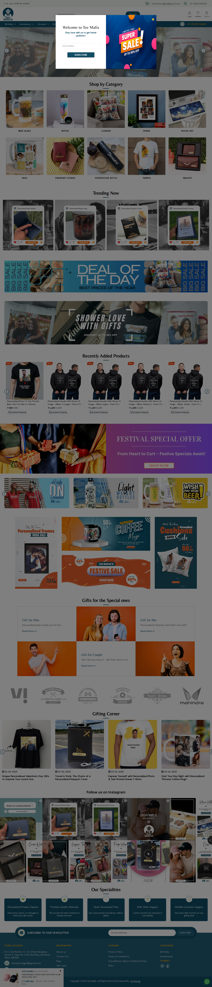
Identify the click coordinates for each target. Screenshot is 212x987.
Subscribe (80, 54)
